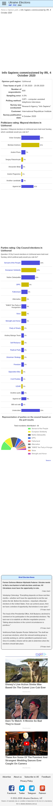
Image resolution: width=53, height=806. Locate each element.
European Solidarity (13, 270)
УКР (10, 5)
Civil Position (16, 379)
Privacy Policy (26, 781)
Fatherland (16, 292)
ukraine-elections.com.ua (28, 804)
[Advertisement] (26, 42)
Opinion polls (13, 10)
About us (18, 777)
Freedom (17, 365)
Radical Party (15, 350)
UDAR (18, 386)
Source (48, 460)
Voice (18, 314)
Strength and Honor (13, 321)
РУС (15, 5)
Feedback (46, 777)
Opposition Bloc (14, 372)
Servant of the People (12, 263)
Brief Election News (26, 577)
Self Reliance (15, 343)
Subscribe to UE (31, 777)
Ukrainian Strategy (13, 357)
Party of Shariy (15, 328)
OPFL (18, 285)
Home (3, 10)
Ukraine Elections (19, 2)
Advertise (7, 777)
